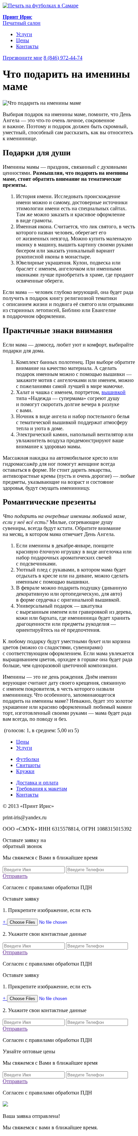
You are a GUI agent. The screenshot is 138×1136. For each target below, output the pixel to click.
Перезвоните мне (22, 58)
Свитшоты (28, 765)
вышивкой (113, 392)
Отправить (15, 876)
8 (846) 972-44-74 (63, 58)
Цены (22, 40)
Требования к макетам (41, 788)
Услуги (24, 34)
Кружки (25, 771)
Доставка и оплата (37, 782)
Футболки (27, 759)
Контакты (27, 46)
